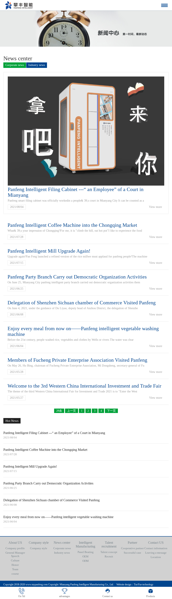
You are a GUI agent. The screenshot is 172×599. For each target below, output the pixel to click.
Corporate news (14, 65)
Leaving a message (156, 552)
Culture (15, 560)
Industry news (36, 65)
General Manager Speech (15, 554)
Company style (39, 542)
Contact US (156, 542)
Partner (132, 542)
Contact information (155, 548)
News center (62, 542)
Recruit (109, 556)
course (15, 573)
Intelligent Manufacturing (85, 544)
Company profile (15, 548)
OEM (85, 556)
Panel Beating (86, 552)
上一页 (71, 410)
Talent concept (108, 552)
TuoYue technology (143, 584)
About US (15, 542)
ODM (85, 560)
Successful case (132, 552)
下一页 (111, 410)
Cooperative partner (132, 548)
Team (15, 569)
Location (156, 557)
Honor (15, 564)
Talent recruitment (109, 544)
